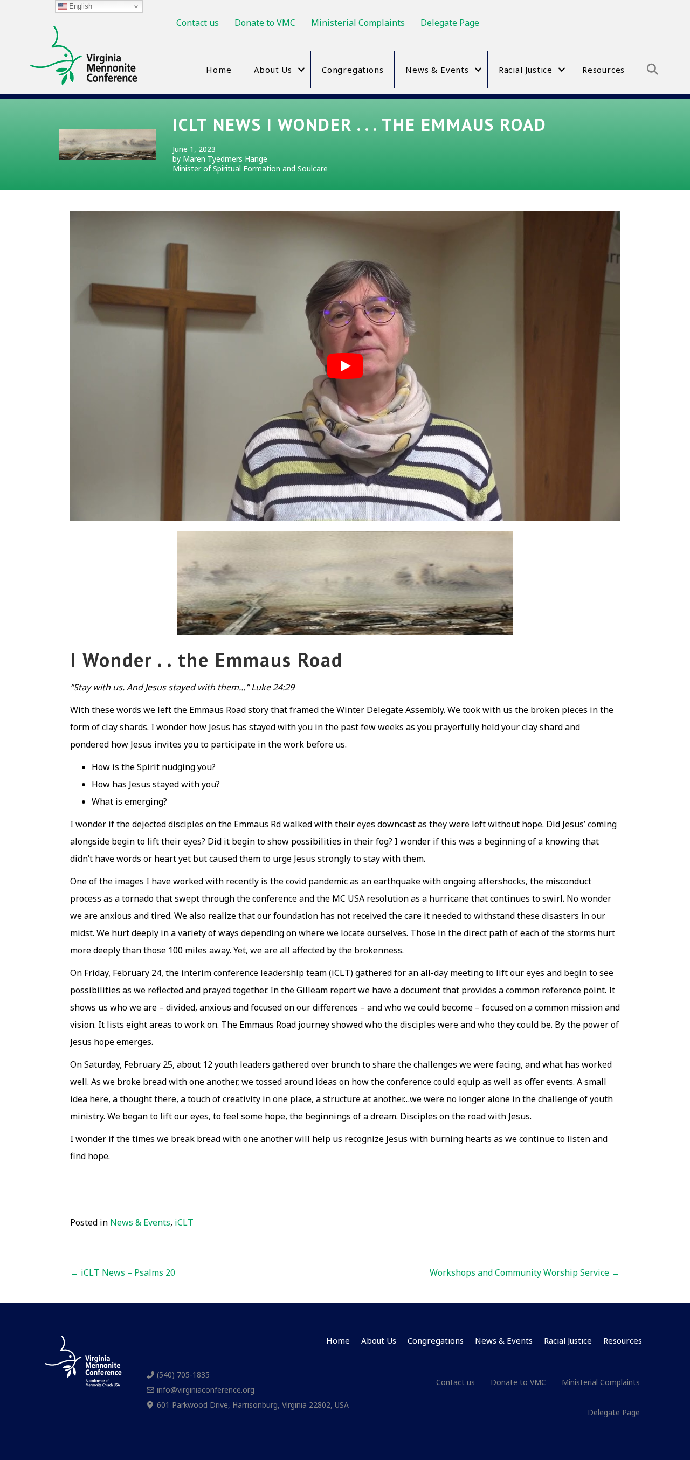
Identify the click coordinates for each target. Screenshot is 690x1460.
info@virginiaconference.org (205, 1390)
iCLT (184, 1222)
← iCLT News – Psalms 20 (122, 1272)
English (79, 6)
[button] (301, 69)
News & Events (436, 69)
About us (273, 69)
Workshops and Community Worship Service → (525, 1272)
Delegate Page (449, 23)
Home (218, 69)
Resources (603, 69)
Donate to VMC (264, 23)
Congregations (352, 69)
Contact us (197, 23)
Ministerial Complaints (358, 23)
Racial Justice (526, 69)
